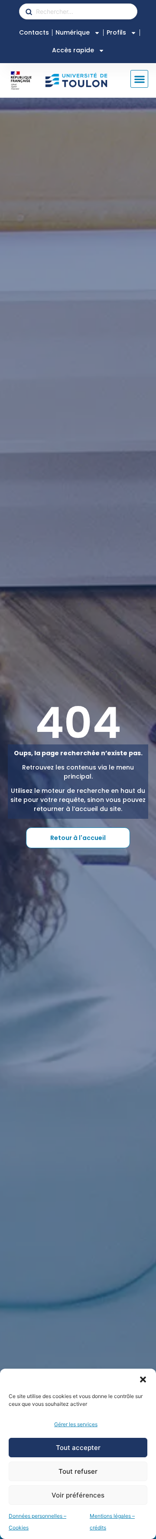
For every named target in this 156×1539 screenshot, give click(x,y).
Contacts (34, 32)
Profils (116, 32)
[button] (143, 1379)
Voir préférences (78, 1495)
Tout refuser (78, 1471)
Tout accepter (78, 1447)
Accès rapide (73, 50)
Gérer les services (76, 1424)
